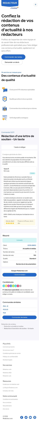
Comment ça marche (9, 347)
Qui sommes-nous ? (8, 350)
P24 (4, 313)
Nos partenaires (7, 406)
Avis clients (6, 409)
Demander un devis (12, 62)
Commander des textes (13, 57)
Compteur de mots (8, 391)
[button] (35, 4)
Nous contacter (7, 402)
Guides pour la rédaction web (11, 384)
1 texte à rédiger (20, 147)
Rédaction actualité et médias (13, 326)
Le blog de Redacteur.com (10, 387)
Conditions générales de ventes (11, 353)
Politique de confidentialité (10, 356)
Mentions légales (7, 360)
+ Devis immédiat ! (19, 275)
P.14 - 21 (5, 306)
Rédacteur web (7, 369)
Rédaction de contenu (8, 324)
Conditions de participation (10, 399)
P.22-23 (5, 309)
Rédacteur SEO (7, 372)
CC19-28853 (32, 245)
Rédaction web (7, 376)
